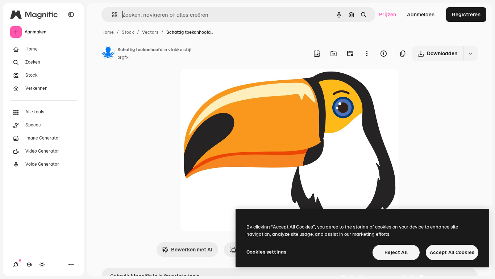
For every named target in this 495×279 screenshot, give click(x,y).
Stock (128, 32)
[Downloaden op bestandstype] (470, 53)
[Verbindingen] (16, 264)
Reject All (396, 252)
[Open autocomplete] (112, 14)
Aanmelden (420, 14)
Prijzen (387, 14)
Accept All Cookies (452, 252)
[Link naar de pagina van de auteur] (108, 53)
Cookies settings (266, 252)
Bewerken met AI (191, 249)
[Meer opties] (366, 53)
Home (107, 32)
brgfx (123, 57)
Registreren (466, 14)
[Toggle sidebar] (71, 14)
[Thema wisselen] (42, 264)
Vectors (150, 32)
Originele (228, 82)
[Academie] (29, 264)
